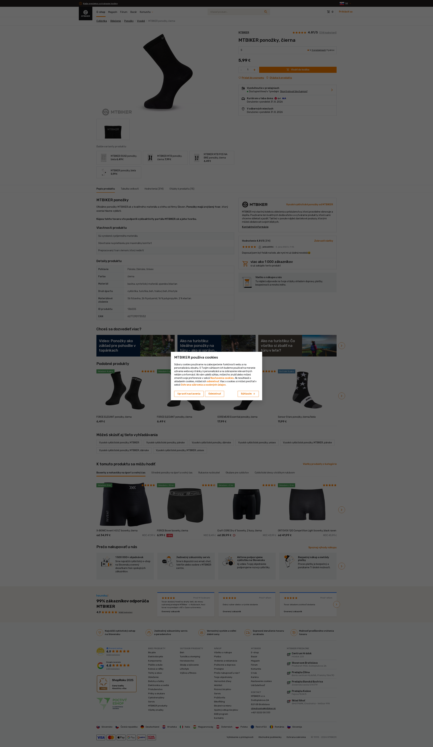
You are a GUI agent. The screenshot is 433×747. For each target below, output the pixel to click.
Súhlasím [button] (248, 394)
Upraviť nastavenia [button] (188, 393)
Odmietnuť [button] (214, 393)
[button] (213, 381)
